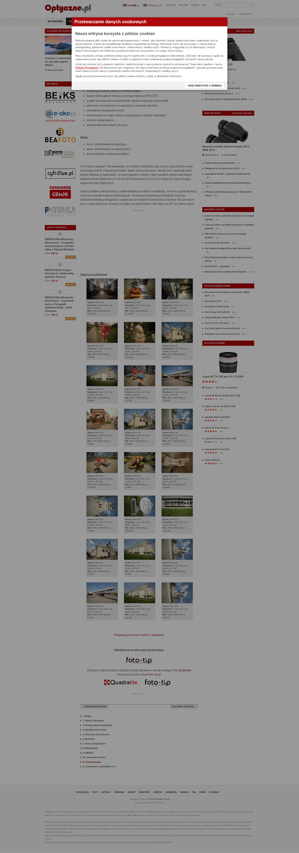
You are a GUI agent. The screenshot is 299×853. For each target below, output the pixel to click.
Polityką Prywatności (87, 67)
